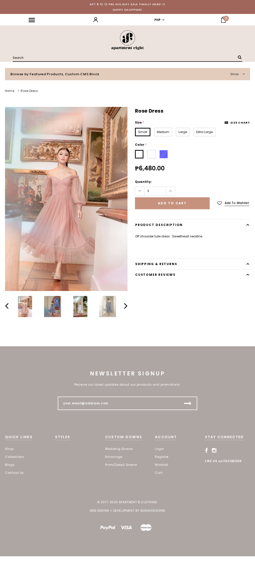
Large (183, 132)
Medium (163, 132)
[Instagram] (214, 450)
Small (142, 132)
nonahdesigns (153, 510)
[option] (66, 199)
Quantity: (143, 182)
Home (9, 91)
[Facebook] (206, 450)
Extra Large (204, 132)
